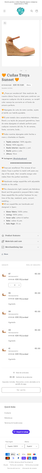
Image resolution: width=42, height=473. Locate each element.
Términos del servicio (13, 468)
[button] (4, 11)
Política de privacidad (32, 465)
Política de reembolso (16, 465)
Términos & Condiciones (13, 423)
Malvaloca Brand (19, 462)
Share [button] (6, 254)
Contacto (7, 413)
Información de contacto (29, 468)
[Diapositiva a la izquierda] (16, 70)
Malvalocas (8, 418)
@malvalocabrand (20, 158)
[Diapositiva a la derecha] (26, 70)
